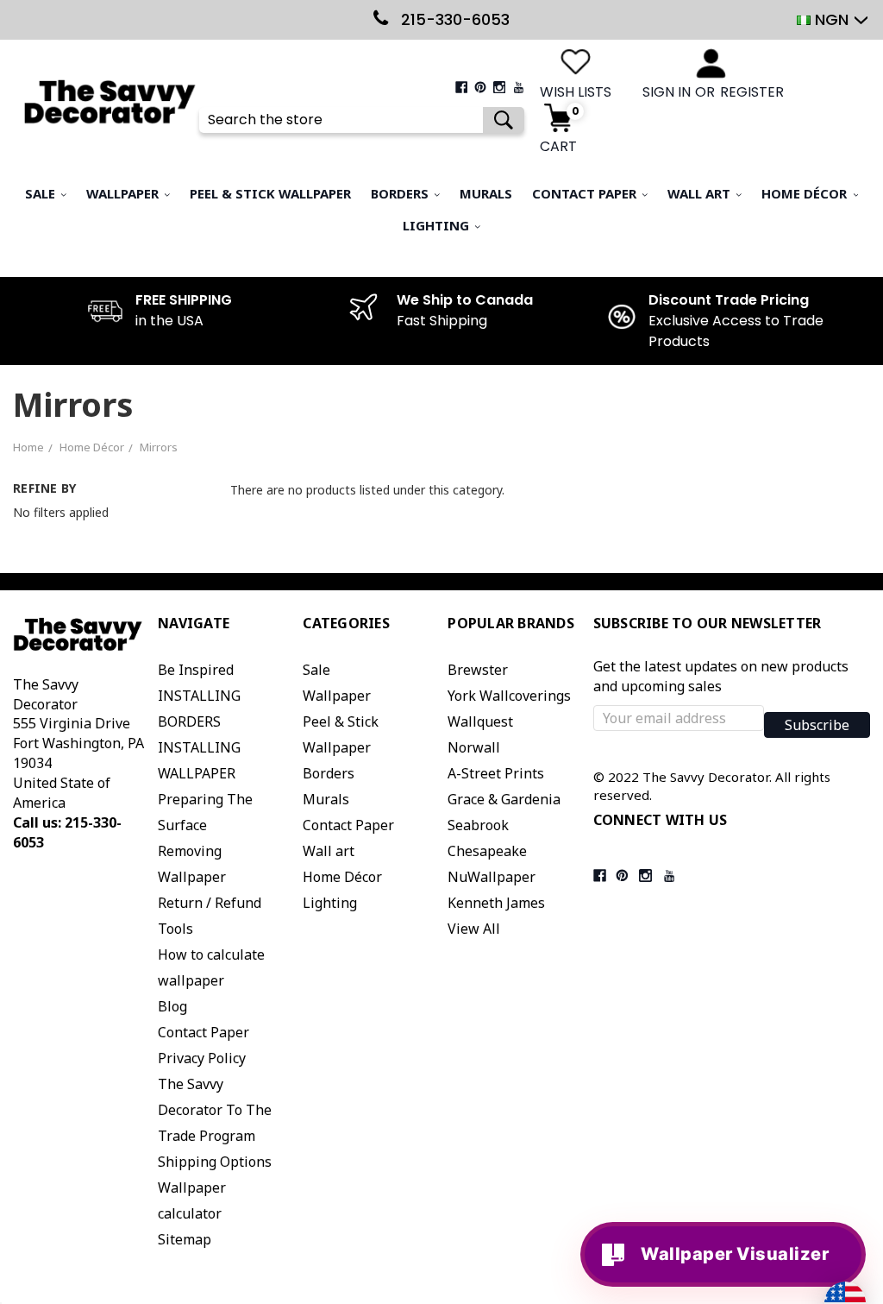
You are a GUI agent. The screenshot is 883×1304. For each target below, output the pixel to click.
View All (474, 928)
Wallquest (480, 721)
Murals (486, 193)
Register (752, 92)
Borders (401, 193)
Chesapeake (487, 850)
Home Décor (805, 193)
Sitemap (184, 1239)
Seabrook (478, 825)
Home (28, 447)
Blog (172, 1006)
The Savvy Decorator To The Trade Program (215, 1109)
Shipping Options (215, 1161)
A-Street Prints (496, 773)
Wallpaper (124, 193)
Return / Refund (209, 902)
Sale (42, 193)
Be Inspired (196, 669)
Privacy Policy (202, 1058)
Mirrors (159, 447)
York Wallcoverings (509, 695)
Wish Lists (575, 92)
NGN (832, 19)
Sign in (666, 92)
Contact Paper (586, 193)
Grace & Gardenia (504, 799)
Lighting (438, 225)
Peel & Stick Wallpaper (270, 193)
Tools (175, 928)
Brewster (478, 669)
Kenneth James (496, 902)
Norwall (474, 747)
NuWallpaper (491, 876)
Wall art (700, 193)
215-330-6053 (453, 19)
